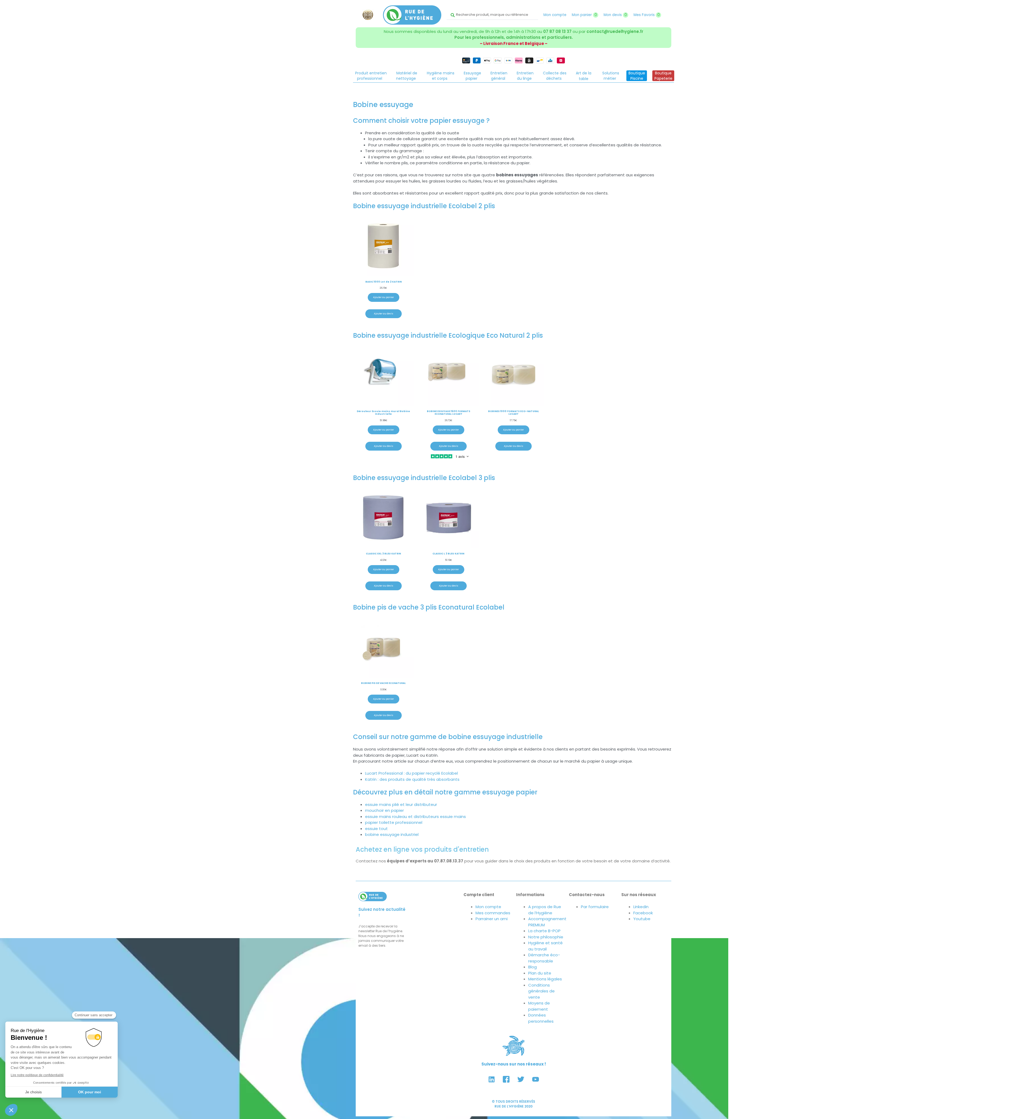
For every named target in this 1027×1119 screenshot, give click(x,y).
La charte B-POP (544, 931)
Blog (532, 967)
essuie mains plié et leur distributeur (401, 804)
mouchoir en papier (384, 810)
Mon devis (615, 14)
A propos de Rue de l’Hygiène (544, 910)
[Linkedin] (491, 1079)
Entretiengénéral (498, 75)
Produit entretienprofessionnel (371, 75)
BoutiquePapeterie (663, 75)
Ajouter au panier (383, 297)
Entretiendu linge (525, 75)
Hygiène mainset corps (440, 75)
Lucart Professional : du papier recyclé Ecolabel (411, 773)
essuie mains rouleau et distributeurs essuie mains (415, 816)
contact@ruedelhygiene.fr (615, 31)
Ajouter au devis (383, 313)
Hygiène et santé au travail (545, 946)
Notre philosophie (545, 937)
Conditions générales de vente (541, 991)
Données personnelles (541, 1018)
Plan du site (539, 973)
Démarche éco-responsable (544, 958)
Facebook (643, 913)
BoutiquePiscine (637, 75)
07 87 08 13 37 (557, 31)
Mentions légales (545, 979)
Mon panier (584, 14)
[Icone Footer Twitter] (521, 1079)
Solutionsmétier (610, 75)
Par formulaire (595, 906)
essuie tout (376, 828)
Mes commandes (493, 913)
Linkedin (641, 906)
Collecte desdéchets (554, 75)
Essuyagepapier (472, 75)
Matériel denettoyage (406, 75)
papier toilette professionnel (393, 822)
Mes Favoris (647, 14)
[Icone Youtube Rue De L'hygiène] (535, 1079)
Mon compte (554, 14)
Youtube (641, 919)
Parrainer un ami (492, 919)
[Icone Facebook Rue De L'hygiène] (506, 1079)
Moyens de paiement (539, 1006)
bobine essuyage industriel (392, 834)
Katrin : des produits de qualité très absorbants (412, 779)
